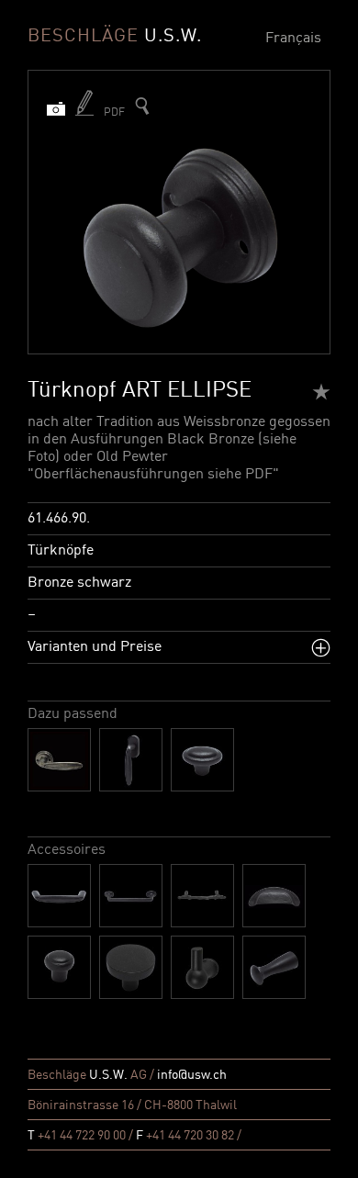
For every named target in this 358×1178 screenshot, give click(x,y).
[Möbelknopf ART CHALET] (130, 967)
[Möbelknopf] (59, 967)
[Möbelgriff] (130, 895)
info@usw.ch (192, 1075)
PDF (114, 112)
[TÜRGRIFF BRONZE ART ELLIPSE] (59, 759)
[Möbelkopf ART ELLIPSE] (202, 759)
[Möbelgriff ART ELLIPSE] (59, 895)
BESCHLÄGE (115, 37)
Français (293, 38)
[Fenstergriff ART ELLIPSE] (130, 759)
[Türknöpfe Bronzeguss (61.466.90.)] (142, 106)
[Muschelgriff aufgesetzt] (274, 895)
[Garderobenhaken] (202, 967)
